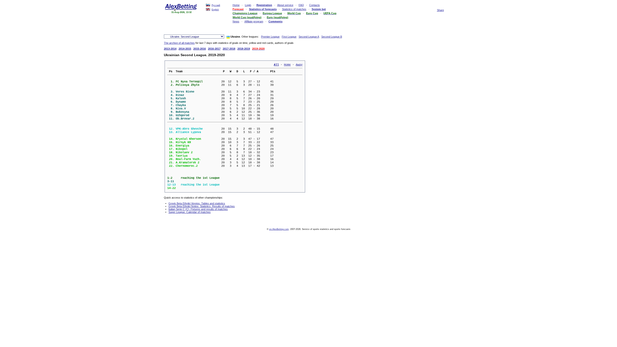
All (276, 65)
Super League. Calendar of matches (189, 212)
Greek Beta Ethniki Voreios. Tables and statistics (196, 203)
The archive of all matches (179, 42)
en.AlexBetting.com (279, 229)
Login (248, 5)
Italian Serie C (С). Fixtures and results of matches (198, 209)
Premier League (270, 36)
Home (236, 5)
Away (299, 65)
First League (289, 36)
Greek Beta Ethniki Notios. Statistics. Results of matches (201, 206)
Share (440, 10)
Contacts (314, 5)
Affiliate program (253, 21)
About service (285, 5)
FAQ (301, 5)
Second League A (309, 36)
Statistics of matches (294, 9)
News (236, 21)
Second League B (331, 36)
